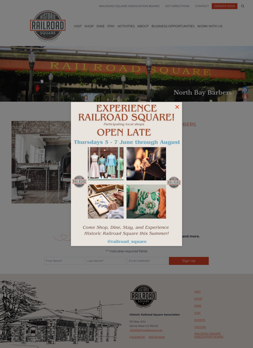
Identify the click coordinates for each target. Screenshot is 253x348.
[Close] (177, 107)
